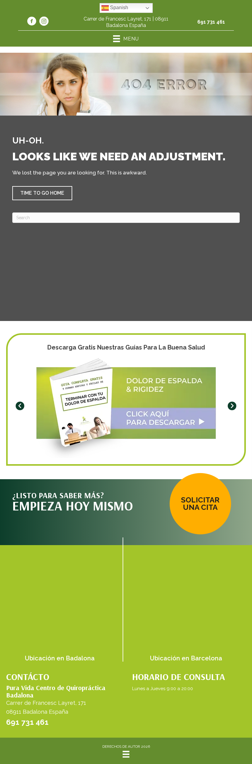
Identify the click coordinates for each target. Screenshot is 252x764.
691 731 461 (211, 22)
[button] (42, 193)
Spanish (118, 7)
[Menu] (126, 754)
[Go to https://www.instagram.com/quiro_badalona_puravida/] (44, 22)
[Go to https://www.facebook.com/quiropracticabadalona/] (31, 22)
